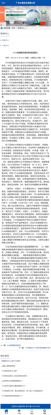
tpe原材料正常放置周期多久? (12, 381)
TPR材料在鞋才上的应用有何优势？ (15, 376)
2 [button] (25, 22)
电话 (31, 413)
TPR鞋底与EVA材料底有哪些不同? (38, 348)
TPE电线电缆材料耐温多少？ (12, 396)
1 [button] (23, 22)
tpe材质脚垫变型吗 (14, 345)
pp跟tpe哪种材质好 (8, 366)
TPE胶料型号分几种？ (10, 371)
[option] (25, 16)
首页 (13, 28)
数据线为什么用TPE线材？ (11, 361)
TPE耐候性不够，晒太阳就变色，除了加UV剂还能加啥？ (23, 391)
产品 (19, 413)
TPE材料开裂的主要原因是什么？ (14, 386)
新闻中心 (21, 28)
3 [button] (27, 22)
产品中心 (5, 45)
